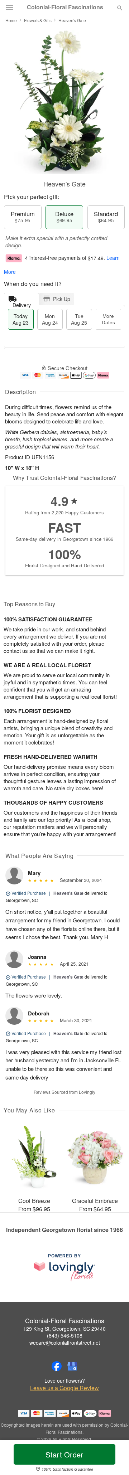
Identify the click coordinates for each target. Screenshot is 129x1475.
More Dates (108, 319)
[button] (114, 1459)
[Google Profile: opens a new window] (72, 1366)
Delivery (22, 303)
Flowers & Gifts (38, 20)
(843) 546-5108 (64, 1335)
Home (11, 20)
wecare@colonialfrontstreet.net (64, 1342)
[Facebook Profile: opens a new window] (57, 1366)
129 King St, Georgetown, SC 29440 (64, 1328)
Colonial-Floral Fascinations (65, 7)
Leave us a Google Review (64, 1388)
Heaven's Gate (68, 893)
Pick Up (61, 298)
